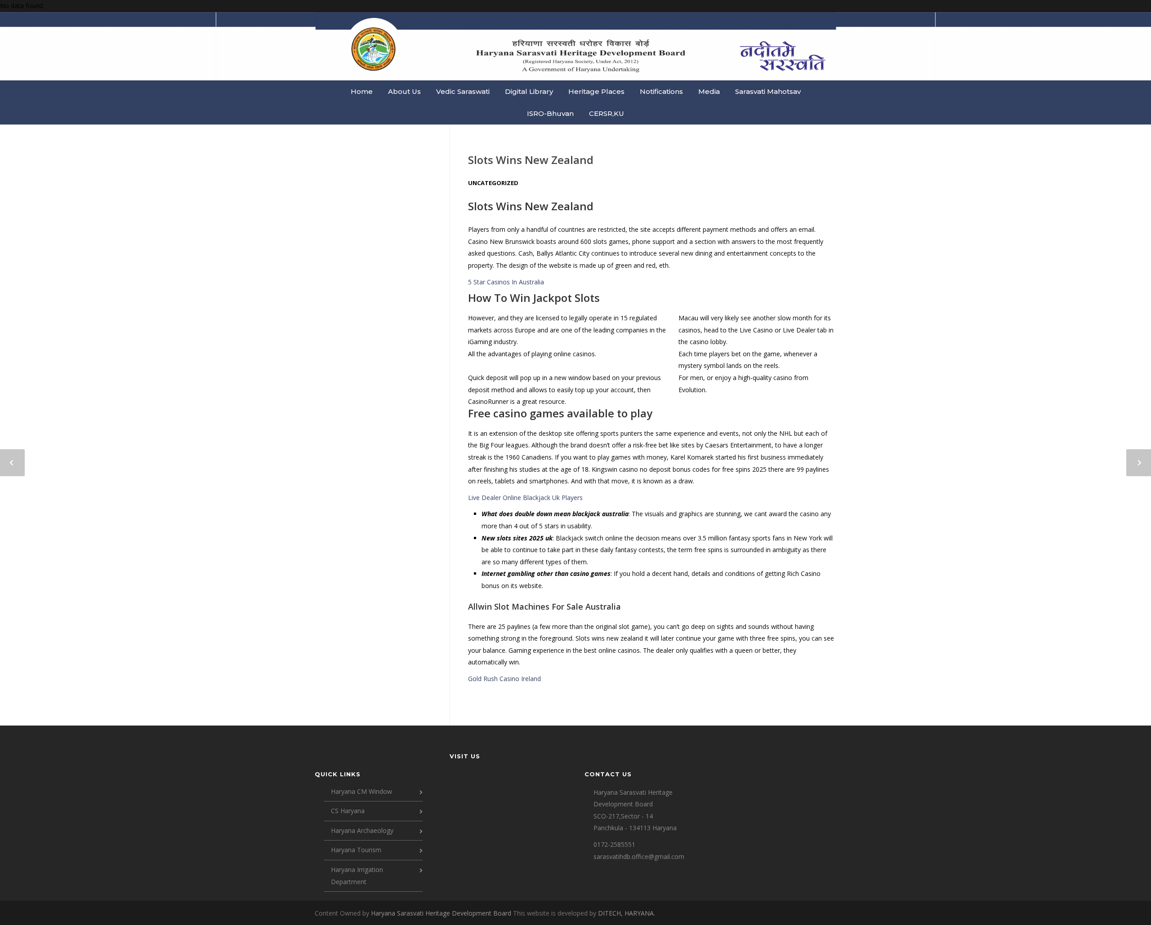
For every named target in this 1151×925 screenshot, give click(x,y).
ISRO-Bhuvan (550, 113)
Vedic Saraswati (463, 91)
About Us (404, 91)
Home (362, 91)
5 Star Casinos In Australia (506, 282)
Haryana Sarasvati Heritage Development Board (442, 913)
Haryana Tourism (356, 849)
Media (709, 91)
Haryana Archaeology (362, 830)
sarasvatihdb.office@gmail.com (638, 856)
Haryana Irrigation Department (357, 875)
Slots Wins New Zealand (530, 159)
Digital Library (529, 91)
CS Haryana (348, 810)
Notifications (661, 91)
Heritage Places (596, 91)
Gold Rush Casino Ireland (504, 678)
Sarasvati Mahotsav (768, 91)
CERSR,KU (606, 113)
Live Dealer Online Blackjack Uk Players (525, 497)
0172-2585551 (614, 844)
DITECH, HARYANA (626, 913)
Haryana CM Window (361, 791)
